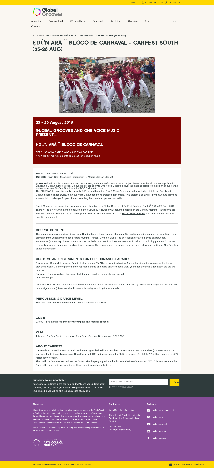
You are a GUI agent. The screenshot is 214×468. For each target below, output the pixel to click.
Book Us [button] (115, 21)
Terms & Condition (84, 464)
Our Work (98, 21)
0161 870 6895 (115, 426)
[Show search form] (173, 21)
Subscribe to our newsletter (189, 464)
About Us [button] (36, 21)
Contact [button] (35, 26)
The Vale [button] (132, 21)
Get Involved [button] (56, 21)
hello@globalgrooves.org (120, 429)
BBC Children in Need (133, 213)
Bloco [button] (148, 21)
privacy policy (127, 387)
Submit (176, 382)
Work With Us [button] (77, 21)
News (133, 2)
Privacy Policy (70, 464)
